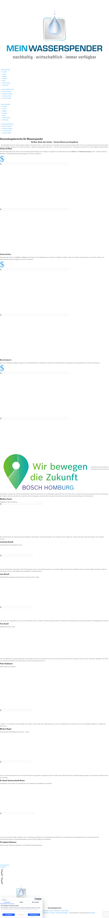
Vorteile (4, 72)
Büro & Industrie (7, 91)
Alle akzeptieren (34, 914)
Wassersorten (6, 83)
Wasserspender (5, 69)
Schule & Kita (65, 911)
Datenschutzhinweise (43, 913)
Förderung (5, 85)
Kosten (4, 74)
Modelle (4, 78)
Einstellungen (20, 914)
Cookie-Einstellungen (62, 913)
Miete (4, 80)
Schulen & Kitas (6, 96)
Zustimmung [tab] (7, 902)
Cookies (52, 913)
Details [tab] (21, 902)
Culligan (93, 913)
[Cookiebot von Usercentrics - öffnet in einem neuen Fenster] (34, 899)
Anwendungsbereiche (7, 89)
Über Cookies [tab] (35, 902)
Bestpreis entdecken (76, 1)
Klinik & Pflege (44, 911)
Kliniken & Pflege (7, 94)
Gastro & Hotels (6, 98)
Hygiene (4, 76)
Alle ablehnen (8, 914)
